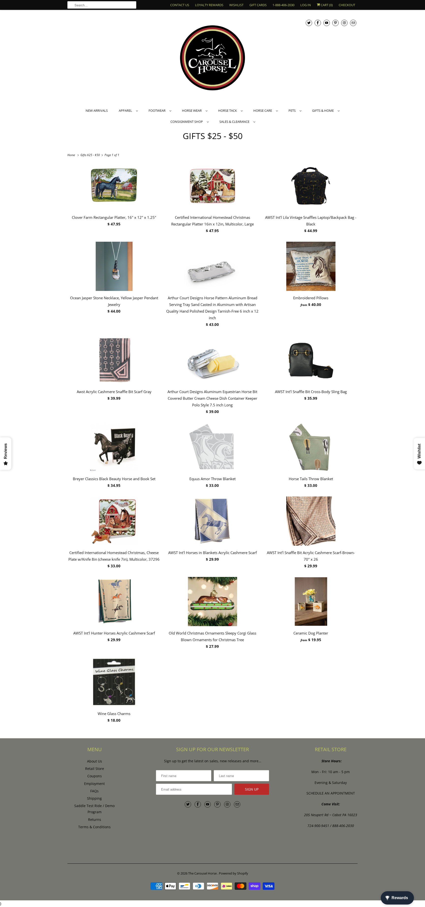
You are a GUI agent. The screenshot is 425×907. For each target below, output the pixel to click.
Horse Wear (192, 110)
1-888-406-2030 (283, 5)
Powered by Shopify (233, 873)
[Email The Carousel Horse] (353, 22)
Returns (94, 819)
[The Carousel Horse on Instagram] (344, 22)
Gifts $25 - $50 (213, 136)
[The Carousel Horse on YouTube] (326, 22)
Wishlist (236, 5)
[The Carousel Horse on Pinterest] (335, 22)
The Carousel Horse (202, 873)
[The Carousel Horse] (212, 58)
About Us (94, 761)
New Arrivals (97, 110)
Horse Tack (228, 110)
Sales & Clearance (235, 121)
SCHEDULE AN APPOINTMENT (330, 793)
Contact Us (179, 5)
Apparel (126, 110)
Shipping (94, 798)
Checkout (347, 5)
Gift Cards (258, 5)
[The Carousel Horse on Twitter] (309, 22)
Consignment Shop (187, 121)
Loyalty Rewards (209, 5)
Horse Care (263, 110)
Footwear (158, 110)
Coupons (94, 776)
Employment (94, 783)
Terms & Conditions (94, 827)
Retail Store (94, 768)
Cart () (326, 5)
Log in (305, 5)
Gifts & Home (323, 110)
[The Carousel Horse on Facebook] (318, 22)
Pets (292, 110)
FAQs (94, 791)
